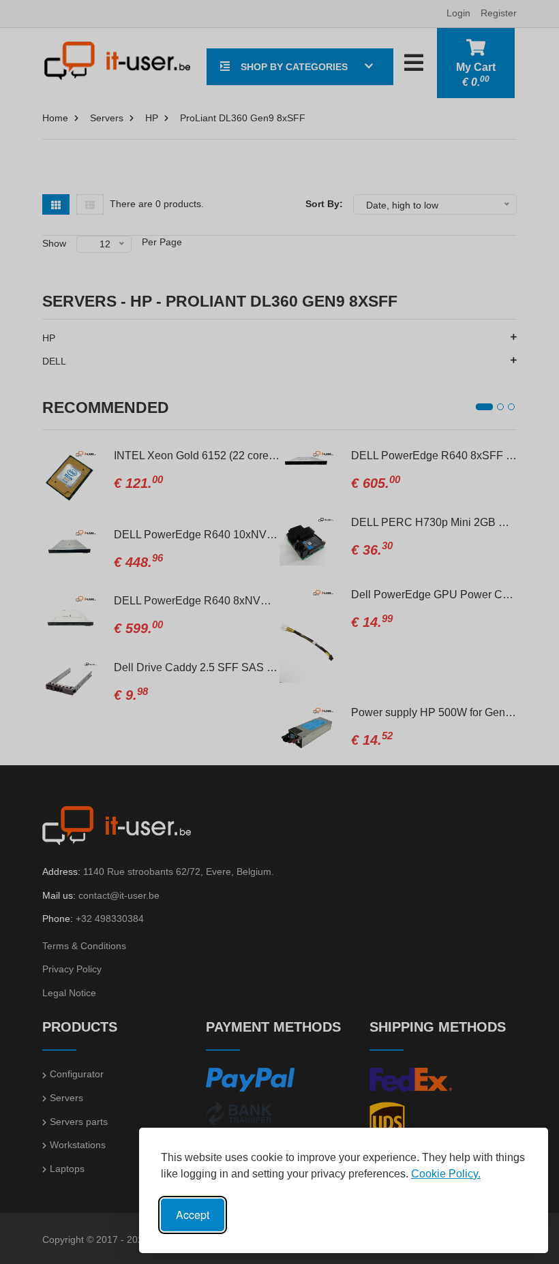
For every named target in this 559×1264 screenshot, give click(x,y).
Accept (192, 1214)
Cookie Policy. (446, 1174)
